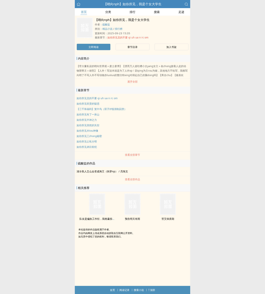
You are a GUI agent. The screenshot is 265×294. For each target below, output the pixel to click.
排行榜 (118, 28)
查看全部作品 (132, 179)
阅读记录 (124, 290)
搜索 (157, 12)
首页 (84, 12)
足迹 (181, 12)
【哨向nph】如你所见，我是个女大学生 (133, 4)
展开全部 (132, 81)
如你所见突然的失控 (88, 125)
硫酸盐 (106, 24)
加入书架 (171, 47)
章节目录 (132, 47)
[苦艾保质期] (168, 214)
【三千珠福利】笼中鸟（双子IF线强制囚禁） (102, 109)
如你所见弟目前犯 (87, 147)
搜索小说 (139, 290)
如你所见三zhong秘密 (89, 136)
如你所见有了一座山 (88, 114)
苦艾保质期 (168, 218)
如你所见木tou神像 (87, 130)
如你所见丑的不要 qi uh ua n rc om (127, 37)
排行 (132, 12)
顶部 (152, 290)
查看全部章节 (132, 154)
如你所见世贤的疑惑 (88, 103)
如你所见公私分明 (87, 141)
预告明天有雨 (132, 218)
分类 (108, 12)
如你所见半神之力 (87, 119)
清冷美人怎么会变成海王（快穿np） (97, 171)
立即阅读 (94, 47)
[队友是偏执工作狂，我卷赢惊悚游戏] (97, 214)
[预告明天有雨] (132, 214)
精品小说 (107, 28)
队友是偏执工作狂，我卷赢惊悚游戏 (100, 218)
